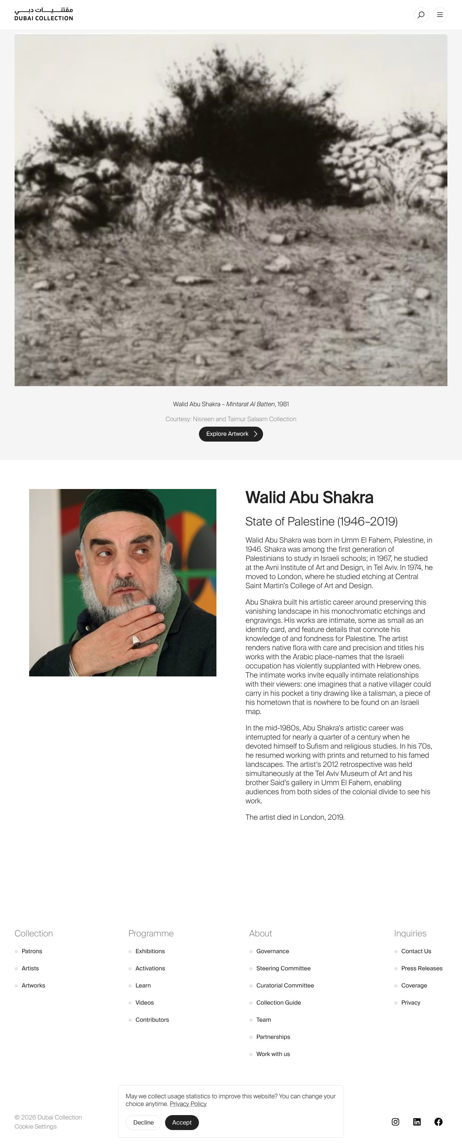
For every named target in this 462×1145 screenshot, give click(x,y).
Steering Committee (280, 968)
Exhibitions (146, 951)
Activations (146, 968)
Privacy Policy (188, 1104)
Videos (141, 1002)
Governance (269, 951)
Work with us (269, 1054)
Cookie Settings (36, 1126)
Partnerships (269, 1037)
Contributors (148, 1020)
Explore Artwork (227, 434)
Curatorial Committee (281, 985)
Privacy (407, 1002)
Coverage (410, 985)
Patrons (28, 951)
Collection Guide (275, 1002)
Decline (143, 1122)
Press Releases (418, 968)
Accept (182, 1122)
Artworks (30, 985)
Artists (27, 968)
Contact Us (412, 951)
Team (260, 1020)
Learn (139, 985)
